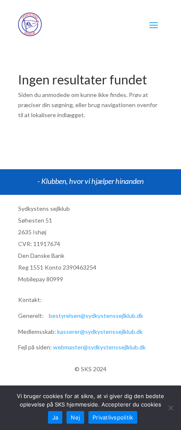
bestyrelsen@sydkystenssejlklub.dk (96, 315)
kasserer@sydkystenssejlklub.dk (100, 331)
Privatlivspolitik (113, 417)
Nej (75, 417)
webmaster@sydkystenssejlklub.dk (99, 347)
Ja (55, 417)
